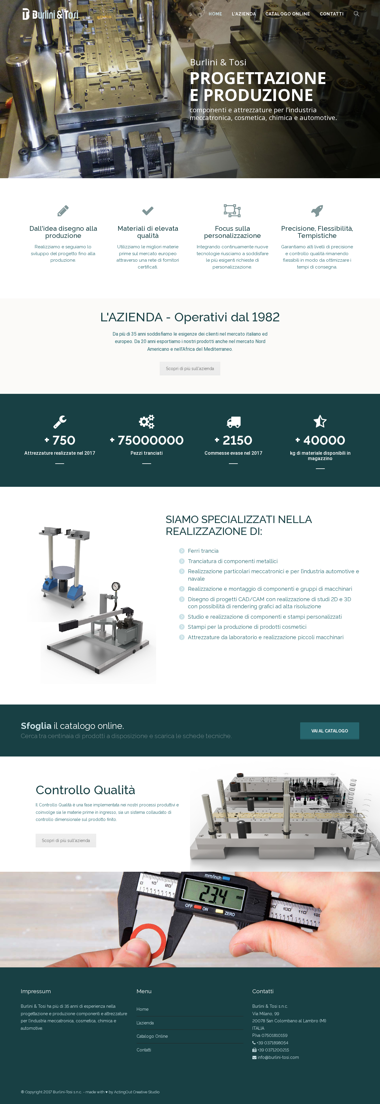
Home (215, 14)
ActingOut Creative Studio (136, 1092)
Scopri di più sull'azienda (190, 368)
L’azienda (244, 14)
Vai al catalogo (329, 731)
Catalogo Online (287, 14)
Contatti (332, 14)
